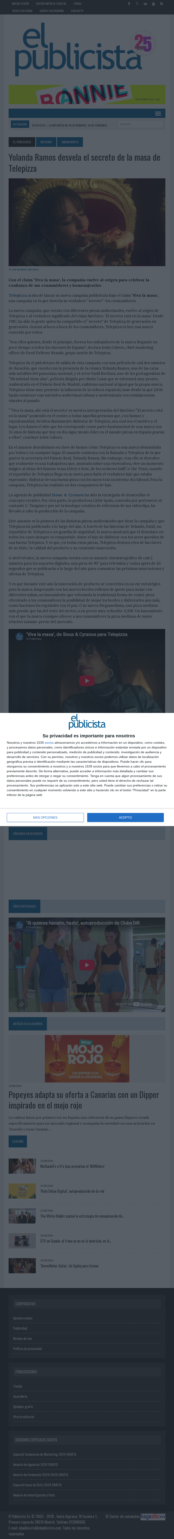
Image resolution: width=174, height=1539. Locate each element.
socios (49, 742)
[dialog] (87, 769)
